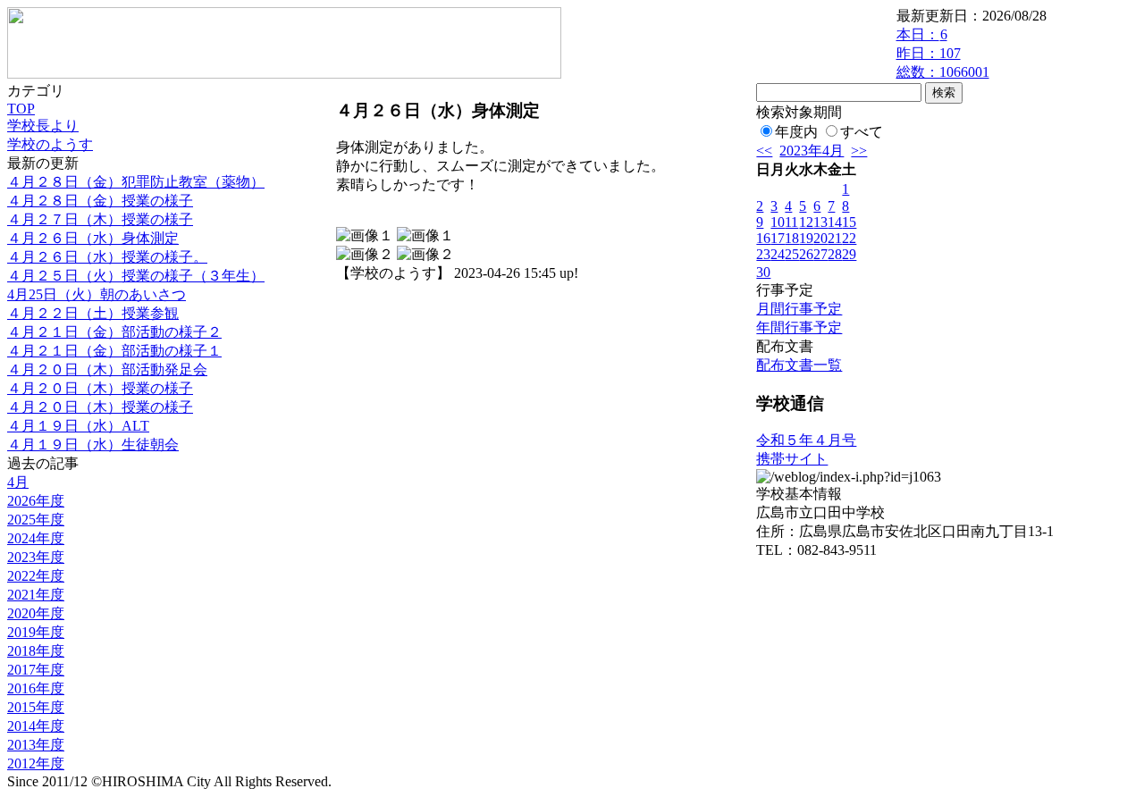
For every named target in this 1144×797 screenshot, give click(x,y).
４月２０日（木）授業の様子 (100, 388)
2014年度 (35, 726)
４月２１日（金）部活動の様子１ (114, 350)
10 (777, 222)
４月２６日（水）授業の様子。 (107, 256)
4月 (18, 482)
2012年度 (35, 763)
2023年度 (35, 557)
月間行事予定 (799, 308)
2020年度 (35, 613)
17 (777, 238)
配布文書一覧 (799, 365)
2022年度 (35, 575)
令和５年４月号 (806, 440)
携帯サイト (792, 458)
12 (806, 222)
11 (791, 222)
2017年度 (35, 669)
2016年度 (35, 688)
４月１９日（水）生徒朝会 (93, 444)
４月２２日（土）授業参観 (93, 313)
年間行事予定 (799, 327)
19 (806, 238)
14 (835, 222)
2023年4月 (811, 150)
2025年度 (35, 519)
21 (835, 238)
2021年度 (35, 594)
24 (777, 254)
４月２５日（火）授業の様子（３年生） (136, 275)
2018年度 (35, 651)
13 (820, 222)
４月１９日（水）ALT (78, 425)
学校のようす (50, 144)
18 (792, 238)
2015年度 (35, 707)
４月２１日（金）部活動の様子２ (114, 332)
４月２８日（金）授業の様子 (100, 200)
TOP (21, 108)
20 (820, 238)
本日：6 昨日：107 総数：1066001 (942, 53)
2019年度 (35, 632)
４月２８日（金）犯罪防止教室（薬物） (136, 181)
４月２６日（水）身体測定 (93, 238)
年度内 (796, 131)
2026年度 (35, 500)
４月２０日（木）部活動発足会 (107, 369)
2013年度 (35, 744)
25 (792, 254)
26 (806, 254)
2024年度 (35, 538)
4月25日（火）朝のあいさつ (96, 294)
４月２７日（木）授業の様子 (100, 219)
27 (820, 254)
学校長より (43, 125)
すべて (861, 131)
